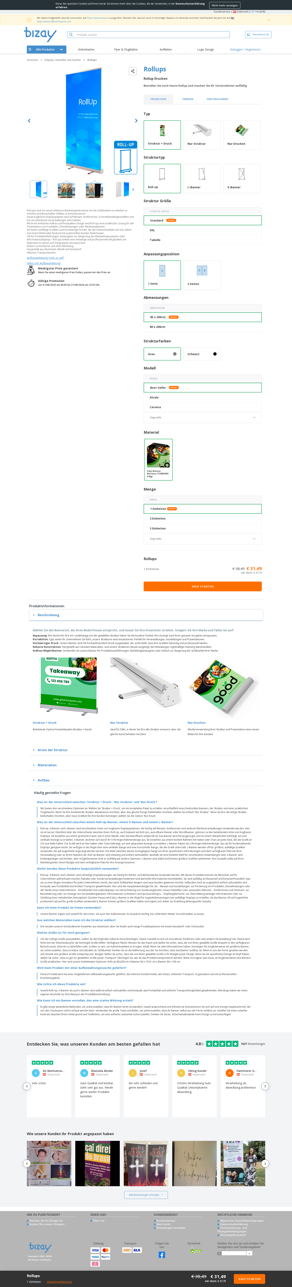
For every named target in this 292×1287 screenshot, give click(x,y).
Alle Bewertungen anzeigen (144, 1195)
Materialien (47, 765)
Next (136, 120)
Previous (29, 120)
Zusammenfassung (59, 1282)
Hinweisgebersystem (232, 1234)
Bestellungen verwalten (171, 1227)
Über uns (98, 1220)
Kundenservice (222, 11)
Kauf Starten (203, 586)
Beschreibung (48, 615)
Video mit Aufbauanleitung (44, 263)
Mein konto (163, 1224)
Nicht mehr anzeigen (225, 5)
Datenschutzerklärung (233, 1224)
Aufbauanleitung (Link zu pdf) (45, 258)
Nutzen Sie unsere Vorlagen (47, 1224)
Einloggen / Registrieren (245, 49)
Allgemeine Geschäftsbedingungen (241, 1220)
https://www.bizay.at (97, 17)
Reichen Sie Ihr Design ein (46, 1220)
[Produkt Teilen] (133, 71)
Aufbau (43, 780)
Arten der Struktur (53, 750)
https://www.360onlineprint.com (54, 21)
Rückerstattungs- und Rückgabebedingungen (232, 1229)
